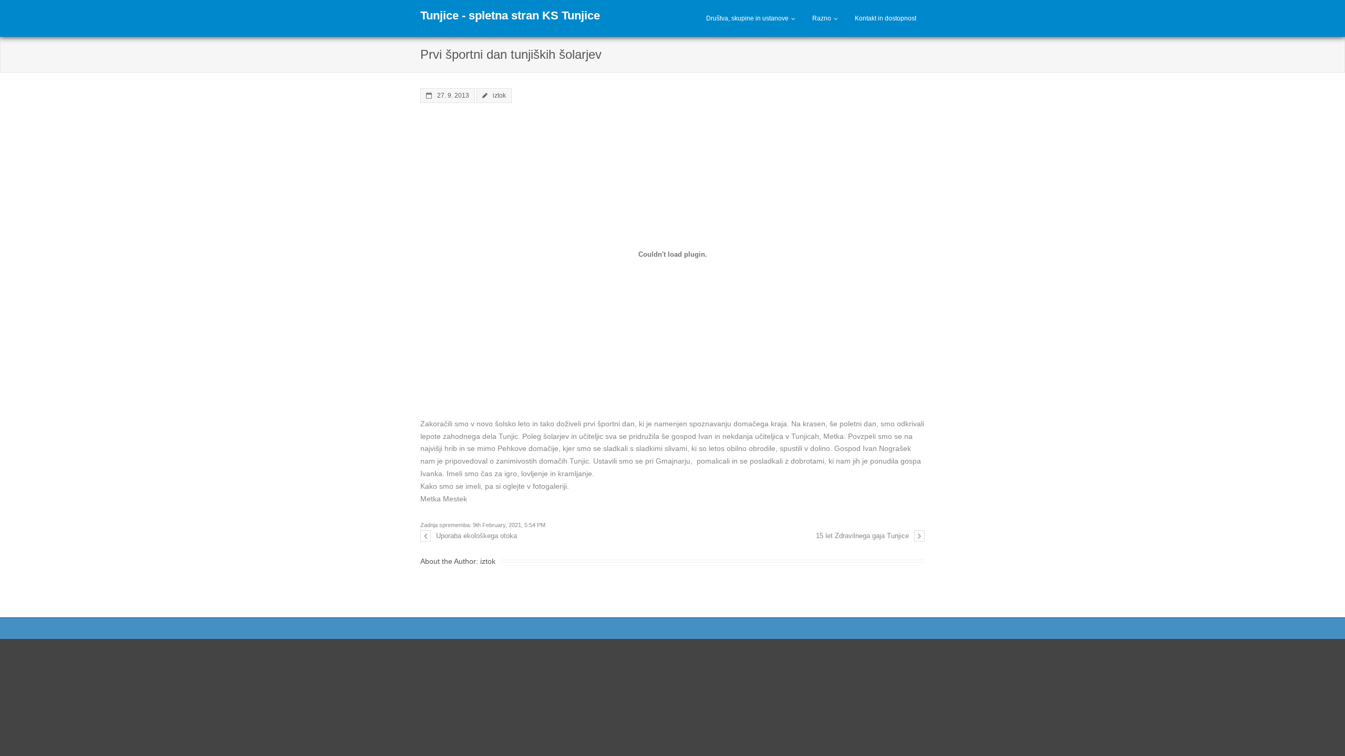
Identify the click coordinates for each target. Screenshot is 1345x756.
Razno (821, 18)
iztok (499, 95)
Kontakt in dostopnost (885, 18)
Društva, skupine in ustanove (747, 18)
